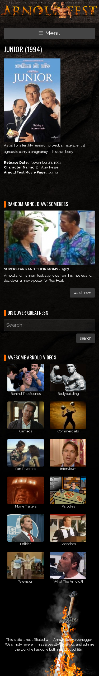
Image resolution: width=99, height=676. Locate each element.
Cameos (25, 431)
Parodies (68, 506)
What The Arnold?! (68, 581)
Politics (25, 544)
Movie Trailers (25, 506)
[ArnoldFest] (49, 9)
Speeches (68, 544)
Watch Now (82, 293)
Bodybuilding (68, 394)
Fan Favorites (25, 469)
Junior (53, 172)
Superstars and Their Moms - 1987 (36, 269)
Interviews (68, 469)
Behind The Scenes (26, 394)
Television (25, 581)
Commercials (68, 431)
